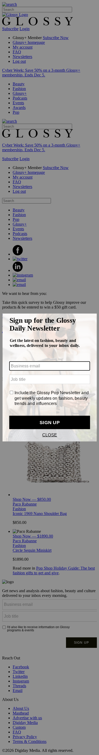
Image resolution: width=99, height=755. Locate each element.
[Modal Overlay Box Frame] (49, 377)
